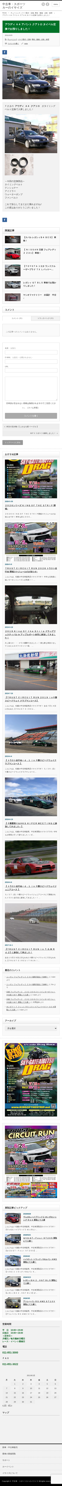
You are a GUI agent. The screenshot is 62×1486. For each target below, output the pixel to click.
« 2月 (4, 1405)
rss (43, 4)
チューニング (15, 13)
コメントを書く (13, 43)
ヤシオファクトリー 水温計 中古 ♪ (39, 296)
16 (23, 1393)
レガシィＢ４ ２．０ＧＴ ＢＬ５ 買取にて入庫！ (40, 1281)
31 (31, 1402)
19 (47, 1393)
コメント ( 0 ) (17, 318)
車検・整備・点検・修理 (43, 13)
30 (23, 1402)
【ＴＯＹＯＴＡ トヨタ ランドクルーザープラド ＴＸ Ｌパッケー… (39, 268)
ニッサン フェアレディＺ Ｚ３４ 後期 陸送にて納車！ (27, 977)
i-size (26, 43)
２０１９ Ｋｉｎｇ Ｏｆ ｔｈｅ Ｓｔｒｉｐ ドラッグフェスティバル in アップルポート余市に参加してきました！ (30, 634)
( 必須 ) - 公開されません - (19, 357)
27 (55, 1397)
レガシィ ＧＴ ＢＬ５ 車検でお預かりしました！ (39, 284)
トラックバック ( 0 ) (45, 318)
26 (47, 1397)
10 (31, 1388)
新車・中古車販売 (10, 1447)
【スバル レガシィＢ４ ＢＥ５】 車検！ (39, 239)
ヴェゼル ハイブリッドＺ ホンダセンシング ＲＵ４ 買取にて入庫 (40, 1218)
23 (23, 1397)
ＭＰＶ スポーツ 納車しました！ (43, 433)
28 (7, 1402)
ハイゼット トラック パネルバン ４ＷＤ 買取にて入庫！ (40, 1260)
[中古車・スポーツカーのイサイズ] (14, 6)
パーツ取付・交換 (27, 13)
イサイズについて (10, 1473)
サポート (6, 1460)
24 (31, 1397)
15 (15, 1393)
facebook (47, 4)
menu (56, 4)
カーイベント (8, 1467)
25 (39, 1397)
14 (7, 1393)
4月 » (10, 1405)
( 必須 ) (10, 348)
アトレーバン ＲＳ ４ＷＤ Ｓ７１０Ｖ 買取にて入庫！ (39, 1302)
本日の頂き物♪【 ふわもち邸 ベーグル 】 (22, 427)
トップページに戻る (13, 442)
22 (15, 1397)
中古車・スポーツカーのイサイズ (25, 1481)
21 (7, 1397)
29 (15, 1402)
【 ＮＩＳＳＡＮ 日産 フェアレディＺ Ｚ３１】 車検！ (39, 251)
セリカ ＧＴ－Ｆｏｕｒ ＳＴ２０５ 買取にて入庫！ (40, 1239)
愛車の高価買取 (9, 1454)
